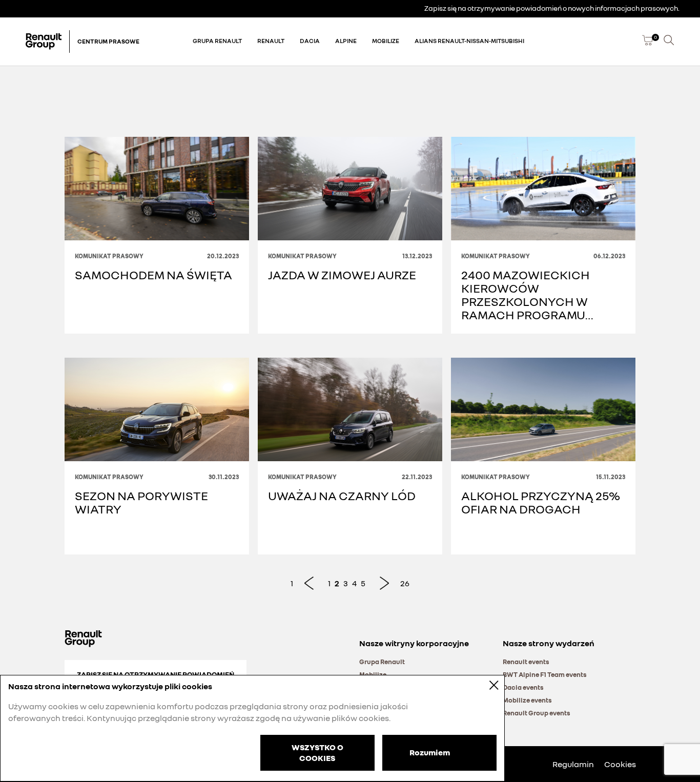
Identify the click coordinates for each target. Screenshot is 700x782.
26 (404, 583)
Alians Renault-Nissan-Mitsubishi (469, 41)
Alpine (346, 41)
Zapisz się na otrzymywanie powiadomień (155, 674)
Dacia (310, 41)
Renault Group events (536, 713)
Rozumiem (429, 752)
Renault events (526, 661)
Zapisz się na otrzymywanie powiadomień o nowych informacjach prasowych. (552, 8)
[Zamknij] (487, 684)
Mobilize (385, 41)
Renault (270, 41)
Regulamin (573, 764)
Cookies (620, 764)
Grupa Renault (217, 41)
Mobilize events (527, 700)
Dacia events (523, 687)
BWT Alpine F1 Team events (545, 674)
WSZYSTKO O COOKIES (317, 752)
